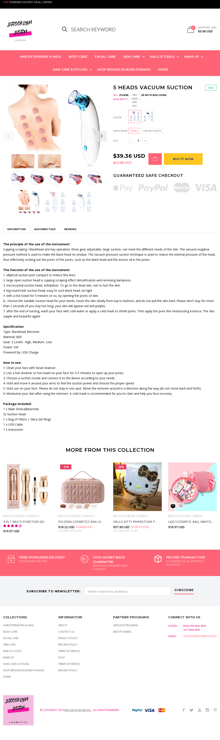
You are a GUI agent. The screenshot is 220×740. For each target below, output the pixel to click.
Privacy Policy (68, 638)
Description (16, 229)
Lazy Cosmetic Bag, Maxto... (190, 522)
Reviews (70, 229)
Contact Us (66, 632)
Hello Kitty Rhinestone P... (135, 522)
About (62, 625)
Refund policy (68, 670)
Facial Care (105, 57)
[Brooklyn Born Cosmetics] (27, 29)
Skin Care (131, 57)
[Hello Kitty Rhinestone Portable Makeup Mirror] (137, 486)
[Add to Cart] (155, 159)
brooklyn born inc (78, 710)
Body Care (78, 57)
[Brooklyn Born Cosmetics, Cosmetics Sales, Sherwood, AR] (10, 736)
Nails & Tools (162, 57)
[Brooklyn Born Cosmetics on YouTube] (199, 710)
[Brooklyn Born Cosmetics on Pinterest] (215, 710)
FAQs (61, 657)
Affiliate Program (125, 625)
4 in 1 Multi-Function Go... (24, 522)
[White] (94, 506)
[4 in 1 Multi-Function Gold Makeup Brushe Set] (27, 486)
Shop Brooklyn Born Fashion (124, 69)
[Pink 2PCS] (70, 506)
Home (163, 69)
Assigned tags (45, 229)
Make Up (191, 57)
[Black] (173, 506)
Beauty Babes (122, 632)
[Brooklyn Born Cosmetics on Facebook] (183, 710)
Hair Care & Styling (70, 69)
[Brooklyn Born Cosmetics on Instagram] (207, 710)
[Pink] (78, 506)
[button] (13, 526)
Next (211, 496)
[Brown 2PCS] (86, 506)
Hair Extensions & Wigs (40, 57)
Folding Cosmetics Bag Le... (80, 522)
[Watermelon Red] (63, 506)
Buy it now (183, 159)
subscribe (184, 590)
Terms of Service (69, 651)
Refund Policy (68, 644)
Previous (9, 496)
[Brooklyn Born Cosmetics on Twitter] (191, 710)
